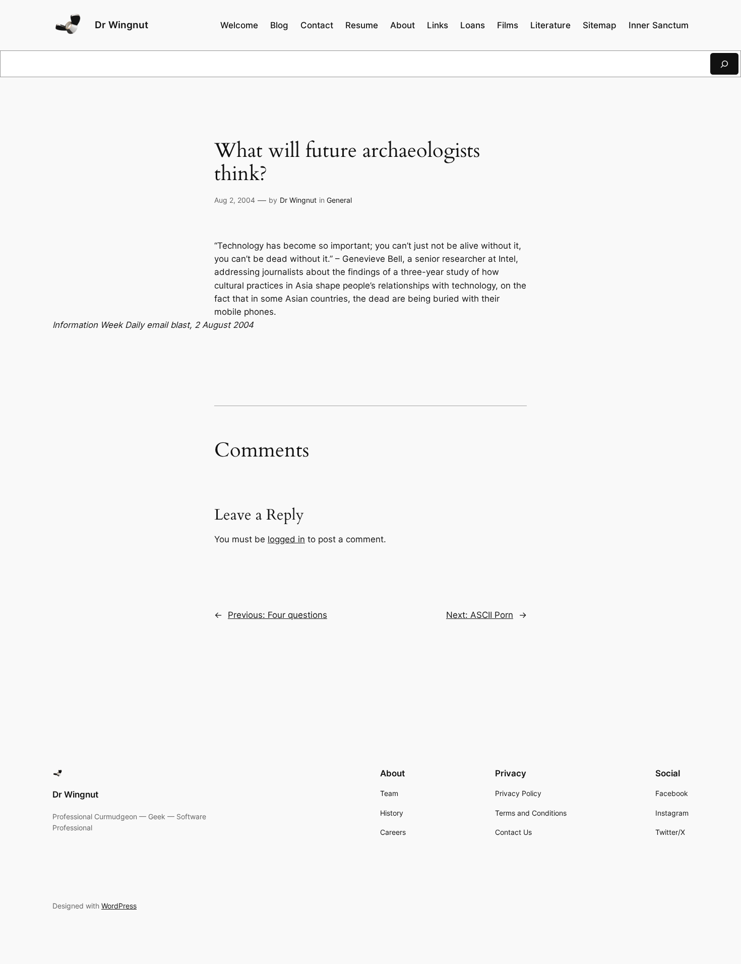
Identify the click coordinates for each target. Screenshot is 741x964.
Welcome (239, 25)
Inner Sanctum (659, 25)
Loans (472, 25)
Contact (316, 25)
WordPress (119, 905)
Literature (550, 25)
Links (437, 25)
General (339, 200)
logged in (286, 539)
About (402, 25)
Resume (361, 25)
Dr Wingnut (121, 25)
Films (507, 25)
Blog (279, 25)
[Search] (724, 64)
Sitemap (599, 25)
